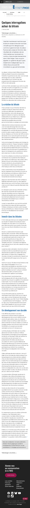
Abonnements (20, 481)
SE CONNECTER (20, 1)
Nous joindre (20, 488)
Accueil (4, 12)
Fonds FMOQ (9, 14)
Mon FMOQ (10, 475)
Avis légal (19, 504)
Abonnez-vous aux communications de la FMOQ (12, 468)
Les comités (8, 481)
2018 (19, 12)
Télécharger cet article (8, 33)
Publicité (18, 486)
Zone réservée (9, 486)
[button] (1, 1)
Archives (12, 12)
